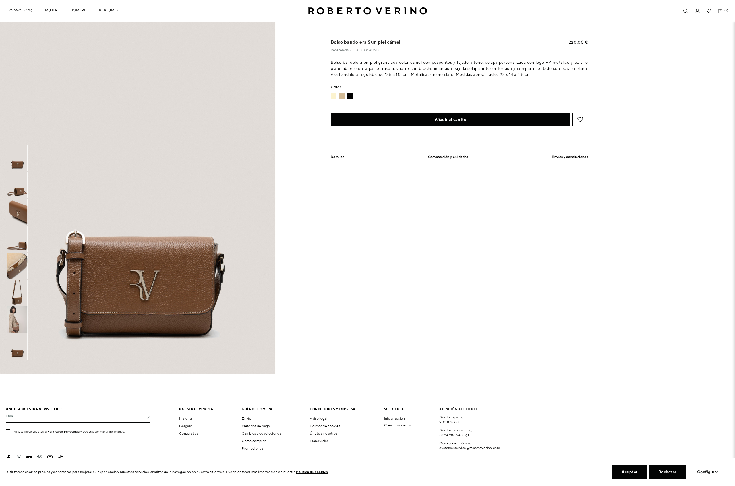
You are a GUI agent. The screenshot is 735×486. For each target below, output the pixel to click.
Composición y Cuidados (448, 157)
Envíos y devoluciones (570, 157)
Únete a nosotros (323, 433)
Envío (246, 418)
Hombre (78, 10)
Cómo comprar (254, 441)
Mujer (51, 10)
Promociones (252, 448)
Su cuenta (394, 409)
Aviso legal (318, 418)
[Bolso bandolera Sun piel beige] (333, 96)
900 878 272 (449, 422)
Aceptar (630, 472)
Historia (185, 418)
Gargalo (185, 426)
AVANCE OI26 (20, 10)
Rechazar (667, 472)
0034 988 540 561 (454, 435)
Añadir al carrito (451, 119)
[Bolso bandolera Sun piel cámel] (342, 96)
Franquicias (319, 441)
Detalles (337, 157)
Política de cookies (325, 426)
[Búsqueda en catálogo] (685, 11)
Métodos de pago (256, 426)
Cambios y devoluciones (261, 433)
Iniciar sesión (394, 418)
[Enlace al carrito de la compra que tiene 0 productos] (720, 11)
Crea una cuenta (397, 425)
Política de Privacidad (63, 431)
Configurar (707, 472)
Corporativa (188, 433)
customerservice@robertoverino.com (469, 448)
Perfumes (109, 10)
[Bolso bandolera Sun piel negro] (350, 96)
